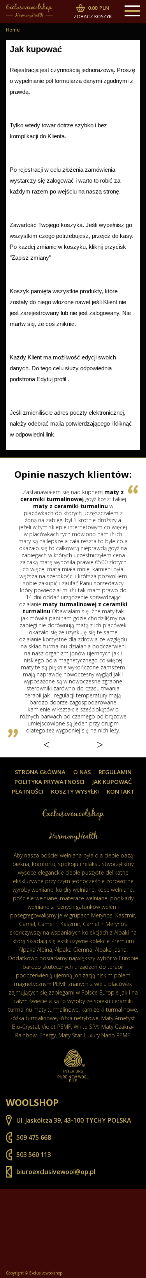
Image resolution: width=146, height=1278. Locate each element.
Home (13, 29)
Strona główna (40, 772)
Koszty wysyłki (75, 791)
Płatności (27, 791)
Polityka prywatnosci (49, 782)
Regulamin (115, 772)
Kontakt (120, 791)
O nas (82, 772)
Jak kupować (112, 782)
